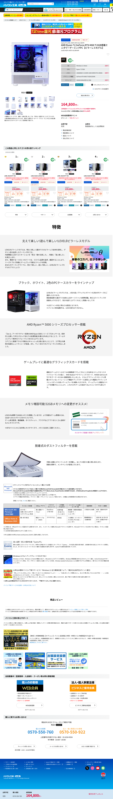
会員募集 (69, 215)
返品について (67, 136)
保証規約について (68, 133)
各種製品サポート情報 (71, 762)
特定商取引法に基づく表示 (11, 768)
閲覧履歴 (105, 6)
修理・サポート (97, 10)
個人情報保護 (69, 768)
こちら (24, 501)
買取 (106, 10)
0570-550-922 (72, 732)
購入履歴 (45, 611)
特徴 (16, 215)
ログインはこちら (30, 710)
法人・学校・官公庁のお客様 (73, 10)
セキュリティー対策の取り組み (94, 762)
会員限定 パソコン (13, 15)
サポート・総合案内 (10, 762)
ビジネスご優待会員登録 (83, 705)
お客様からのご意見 (104, 1)
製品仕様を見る (85, 95)
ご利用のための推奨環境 (11, 764)
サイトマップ (29, 766)
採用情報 (89, 764)
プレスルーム (8, 766)
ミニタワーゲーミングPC (49, 20)
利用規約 (48, 768)
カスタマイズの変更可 (101, 89)
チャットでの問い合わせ (25, 746)
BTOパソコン (23, 20)
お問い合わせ (96, 215)
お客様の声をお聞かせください (53, 764)
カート (94, 6)
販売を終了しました (96, 794)
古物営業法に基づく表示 (31, 768)
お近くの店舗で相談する (88, 746)
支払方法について (68, 138)
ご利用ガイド (95, 1)
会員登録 (82, 1)
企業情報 (68, 764)
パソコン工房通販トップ (10, 20)
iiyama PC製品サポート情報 (52, 762)
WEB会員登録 (30, 705)
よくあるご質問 (29, 762)
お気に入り (100, 6)
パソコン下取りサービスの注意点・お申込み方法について (20, 585)
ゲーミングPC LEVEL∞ (34, 20)
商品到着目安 (67, 130)
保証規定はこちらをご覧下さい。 (39, 642)
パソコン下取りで (77, 15)
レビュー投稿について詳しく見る (79, 609)
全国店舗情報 (87, 10)
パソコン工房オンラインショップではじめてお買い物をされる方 (55, 9)
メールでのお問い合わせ (56, 746)
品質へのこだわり (30, 764)
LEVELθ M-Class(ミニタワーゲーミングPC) (69, 20)
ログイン (87, 1)
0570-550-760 (40, 732)
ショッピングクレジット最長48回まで (43, 15)
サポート (43, 215)
